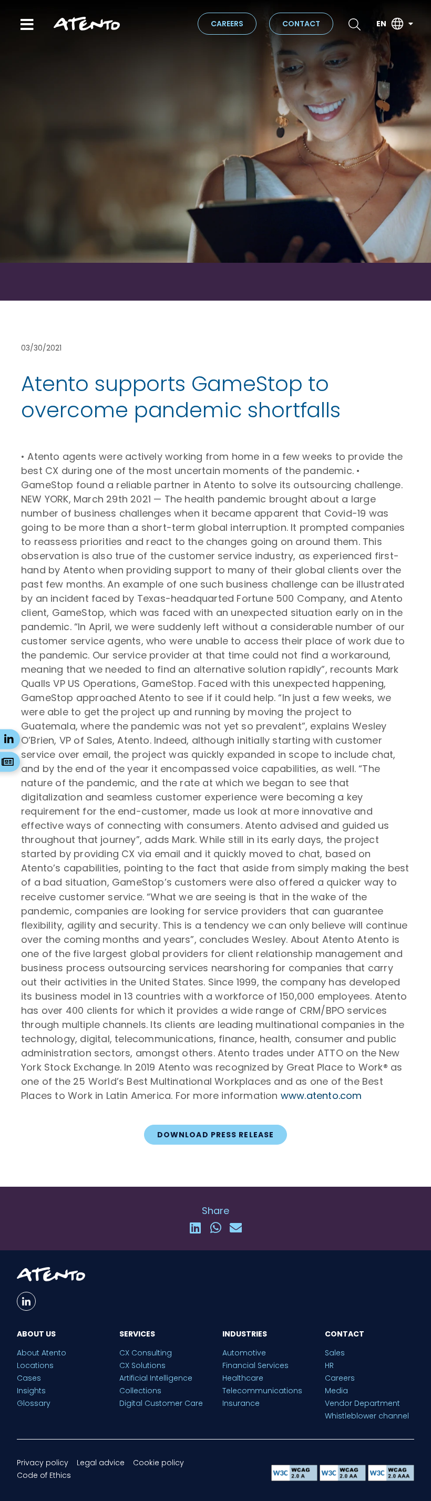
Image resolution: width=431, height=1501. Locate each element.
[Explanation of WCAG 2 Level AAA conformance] (391, 1478)
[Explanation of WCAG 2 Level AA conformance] (344, 1478)
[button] (195, 1228)
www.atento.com (321, 1095)
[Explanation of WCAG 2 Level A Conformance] (295, 1478)
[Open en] (410, 23)
